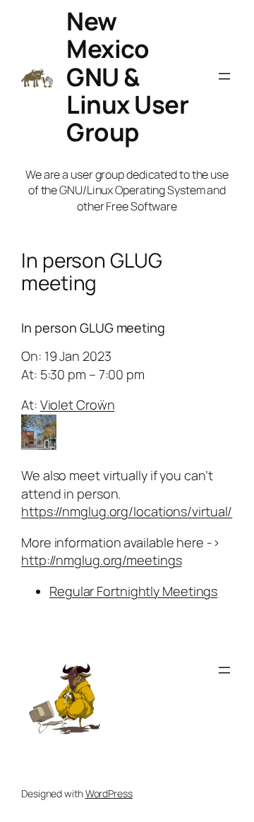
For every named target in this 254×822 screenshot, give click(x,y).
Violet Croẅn (77, 404)
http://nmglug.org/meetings (101, 560)
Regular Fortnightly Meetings (133, 591)
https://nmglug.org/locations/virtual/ (126, 511)
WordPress (109, 793)
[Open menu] (224, 76)
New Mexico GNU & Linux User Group (127, 76)
